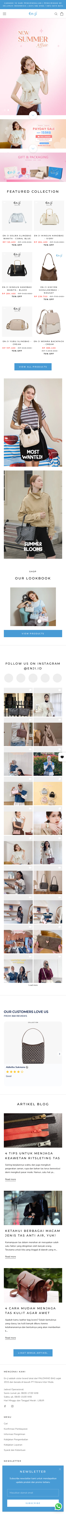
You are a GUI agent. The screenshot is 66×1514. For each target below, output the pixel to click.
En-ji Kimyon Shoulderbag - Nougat (49, 290)
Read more (10, 1179)
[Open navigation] (4, 14)
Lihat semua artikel (33, 1353)
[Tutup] (60, 1469)
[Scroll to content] (33, 115)
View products (33, 633)
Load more (33, 985)
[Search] (56, 13)
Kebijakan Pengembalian (16, 1439)
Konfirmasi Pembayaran (16, 1428)
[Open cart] (61, 13)
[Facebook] (5, 1406)
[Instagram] (12, 1406)
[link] (18, 702)
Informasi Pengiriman (14, 1434)
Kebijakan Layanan (13, 1444)
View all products (33, 367)
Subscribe (33, 1503)
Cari (6, 1423)
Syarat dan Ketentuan (14, 1450)
